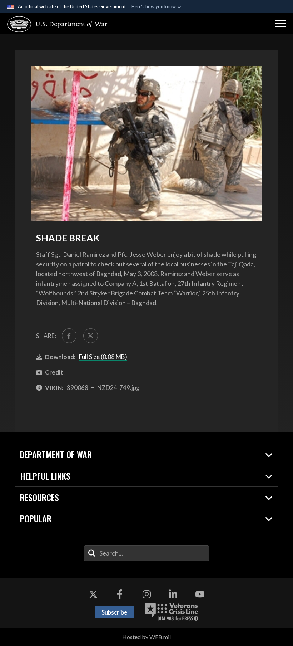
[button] (280, 24)
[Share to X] (90, 335)
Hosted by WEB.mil (146, 636)
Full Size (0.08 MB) (103, 357)
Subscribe (114, 612)
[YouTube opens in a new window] (200, 594)
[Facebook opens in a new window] (120, 594)
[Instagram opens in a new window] (146, 594)
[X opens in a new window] (93, 594)
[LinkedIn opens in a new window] (173, 594)
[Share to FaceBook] (69, 335)
